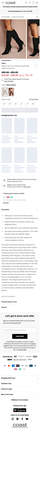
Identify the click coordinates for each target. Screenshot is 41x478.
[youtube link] (27, 419)
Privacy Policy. (22, 349)
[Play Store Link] (19, 410)
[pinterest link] (17, 419)
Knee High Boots (6, 17)
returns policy (27, 187)
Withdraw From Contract (19, 400)
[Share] (37, 17)
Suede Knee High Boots (18, 17)
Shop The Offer (8, 81)
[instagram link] (13, 419)
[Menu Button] (3, 3)
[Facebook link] (22, 419)
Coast (3, 63)
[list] (20, 7)
